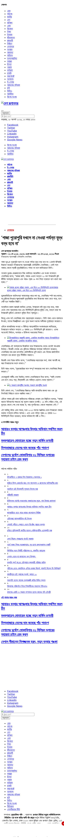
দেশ (8, 19)
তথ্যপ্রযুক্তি (12, 58)
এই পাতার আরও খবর (9, 597)
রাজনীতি (10, 176)
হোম (8, 10)
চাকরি (9, 73)
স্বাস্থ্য (9, 61)
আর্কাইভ (10, 93)
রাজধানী (10, 40)
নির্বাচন (9, 43)
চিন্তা (9, 64)
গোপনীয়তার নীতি (13, 809)
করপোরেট (10, 76)
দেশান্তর (10, 46)
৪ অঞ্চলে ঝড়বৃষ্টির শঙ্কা (37, 385)
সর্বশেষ (9, 13)
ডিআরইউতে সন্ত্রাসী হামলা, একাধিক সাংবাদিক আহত (33, 339)
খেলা (9, 25)
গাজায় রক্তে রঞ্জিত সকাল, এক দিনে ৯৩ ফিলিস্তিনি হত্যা (32, 289)
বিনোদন (10, 28)
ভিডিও (9, 90)
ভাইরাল (10, 70)
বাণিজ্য (9, 22)
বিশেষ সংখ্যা (12, 96)
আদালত (10, 52)
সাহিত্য (10, 55)
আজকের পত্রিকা (13, 84)
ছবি (8, 87)
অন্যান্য (10, 79)
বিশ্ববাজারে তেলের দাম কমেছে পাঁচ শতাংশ (25, 448)
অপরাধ (9, 49)
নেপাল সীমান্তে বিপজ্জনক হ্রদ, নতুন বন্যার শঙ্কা (29, 641)
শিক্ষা (9, 31)
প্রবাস (9, 67)
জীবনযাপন (11, 37)
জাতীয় (9, 16)
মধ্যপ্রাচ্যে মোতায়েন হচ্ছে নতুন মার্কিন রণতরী (27, 440)
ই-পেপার (10, 81)
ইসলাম (9, 34)
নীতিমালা (10, 806)
